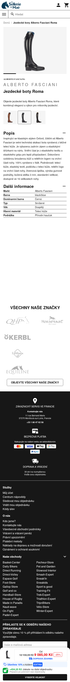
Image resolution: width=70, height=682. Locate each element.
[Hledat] (12, 14)
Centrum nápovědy (14, 497)
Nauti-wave (9, 607)
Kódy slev (9, 509)
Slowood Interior (46, 570)
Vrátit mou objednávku (16, 505)
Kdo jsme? (9, 521)
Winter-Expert (44, 611)
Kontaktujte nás (35, 411)
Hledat (19, 14)
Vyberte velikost (35, 677)
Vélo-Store (42, 607)
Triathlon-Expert (46, 599)
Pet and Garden (45, 566)
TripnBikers (43, 603)
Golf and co (9, 591)
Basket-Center (11, 562)
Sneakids (42, 582)
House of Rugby (12, 599)
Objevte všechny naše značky (35, 382)
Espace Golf (10, 578)
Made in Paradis (12, 603)
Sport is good (44, 586)
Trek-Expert (43, 595)
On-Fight (8, 611)
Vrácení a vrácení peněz (17, 533)
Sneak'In (41, 578)
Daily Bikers (10, 566)
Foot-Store (9, 582)
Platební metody (12, 541)
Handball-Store (12, 595)
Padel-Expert (11, 615)
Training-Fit (43, 591)
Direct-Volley (10, 574)
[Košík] (66, 5)
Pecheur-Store (45, 562)
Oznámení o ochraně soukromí (21, 549)
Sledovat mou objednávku (18, 501)
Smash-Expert (45, 574)
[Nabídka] (4, 14)
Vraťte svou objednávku (35, 474)
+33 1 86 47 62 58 (35, 422)
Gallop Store (10, 586)
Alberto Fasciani (30, 84)
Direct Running (12, 570)
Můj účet (8, 493)
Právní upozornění (14, 537)
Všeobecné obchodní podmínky (22, 529)
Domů (6, 22)
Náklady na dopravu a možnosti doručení (27, 545)
